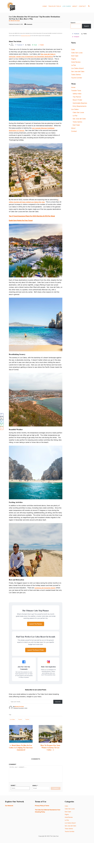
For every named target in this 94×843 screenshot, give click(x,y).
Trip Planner (77, 97)
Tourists (27, 719)
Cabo (73, 49)
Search (73, 23)
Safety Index (77, 94)
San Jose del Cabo (77, 71)
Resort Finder (77, 100)
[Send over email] (1, 424)
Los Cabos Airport (77, 68)
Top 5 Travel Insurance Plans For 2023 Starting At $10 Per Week (32, 216)
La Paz (73, 65)
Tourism (20, 719)
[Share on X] (1, 418)
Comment (12, 764)
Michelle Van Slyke (15, 20)
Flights (73, 59)
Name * (13, 785)
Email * (35, 785)
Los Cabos (12, 719)
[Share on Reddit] (1, 428)
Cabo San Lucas (76, 53)
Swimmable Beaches (80, 103)
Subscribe (58, 701)
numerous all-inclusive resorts (45, 588)
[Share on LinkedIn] (1, 421)
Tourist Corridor (76, 78)
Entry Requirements (79, 106)
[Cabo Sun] (16, 6)
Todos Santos (76, 74)
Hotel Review (75, 62)
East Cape (74, 56)
